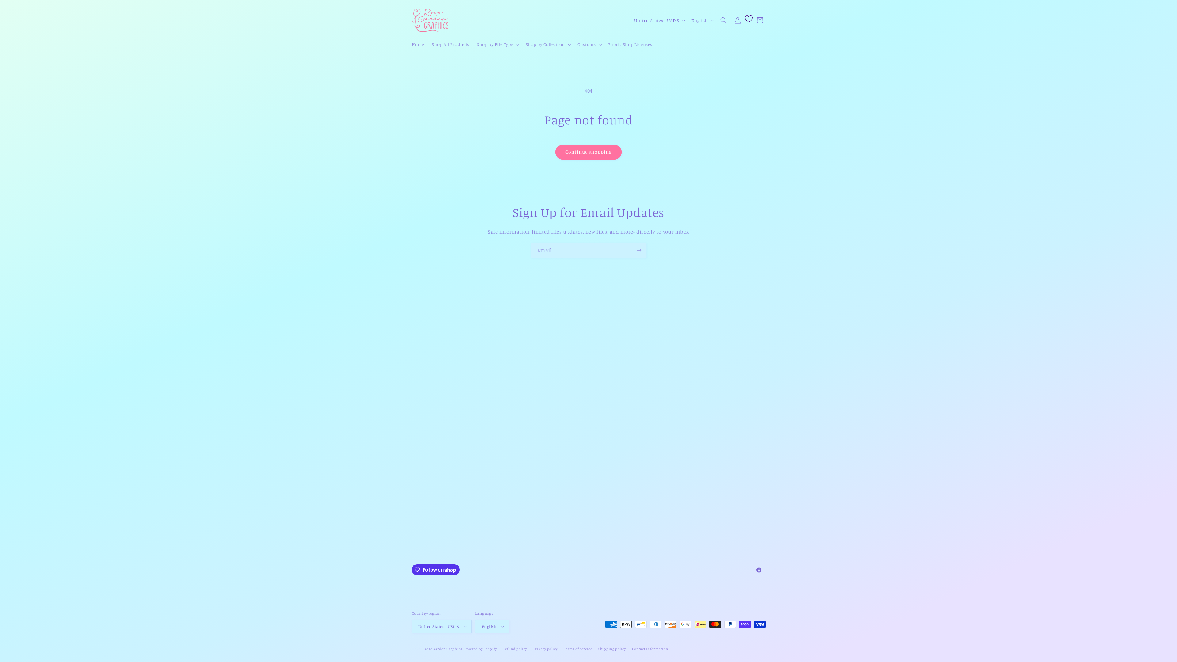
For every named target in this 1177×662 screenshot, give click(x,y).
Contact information (650, 649)
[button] (497, 44)
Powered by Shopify (480, 649)
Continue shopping (588, 152)
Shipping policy (612, 649)
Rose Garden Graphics (443, 649)
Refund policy (515, 649)
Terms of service (578, 649)
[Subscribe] (639, 250)
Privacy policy (545, 649)
